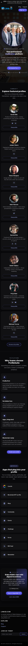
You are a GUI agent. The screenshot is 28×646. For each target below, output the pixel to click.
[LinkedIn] (15, 123)
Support (25, 7)
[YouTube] (15, 302)
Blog (20, 7)
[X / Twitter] (12, 123)
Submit (24, 634)
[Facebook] (12, 244)
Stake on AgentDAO (13, 593)
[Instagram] (14, 182)
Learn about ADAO (14, 597)
